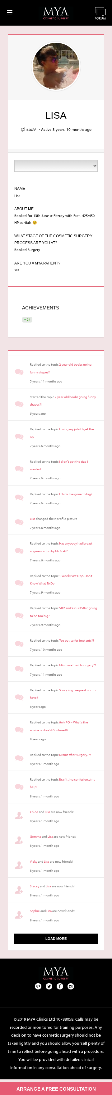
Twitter (49, 986)
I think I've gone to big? (75, 494)
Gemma (35, 836)
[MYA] (56, 13)
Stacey (34, 886)
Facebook (60, 986)
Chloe (34, 812)
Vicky (33, 861)
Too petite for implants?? (76, 640)
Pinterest (38, 986)
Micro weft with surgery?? (77, 665)
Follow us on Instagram (71, 986)
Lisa (32, 518)
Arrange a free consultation (56, 1089)
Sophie (35, 911)
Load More (56, 938)
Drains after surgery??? (75, 754)
